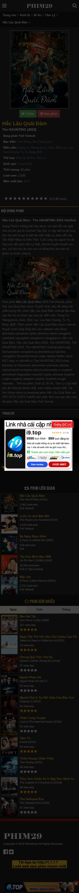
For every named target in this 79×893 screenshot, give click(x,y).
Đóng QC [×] (62, 424)
